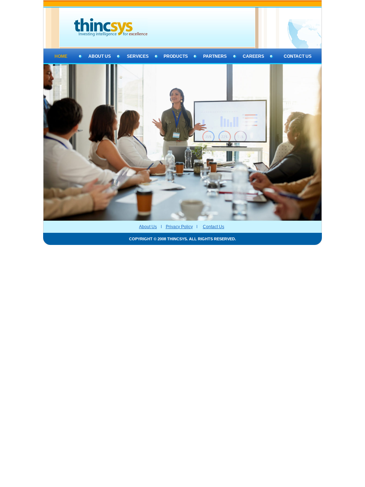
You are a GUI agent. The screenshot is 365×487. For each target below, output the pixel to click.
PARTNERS (215, 56)
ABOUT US (99, 56)
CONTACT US (298, 56)
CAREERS (253, 56)
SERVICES (138, 56)
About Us (148, 226)
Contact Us (213, 226)
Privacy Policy (179, 226)
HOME (61, 56)
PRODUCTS (176, 56)
